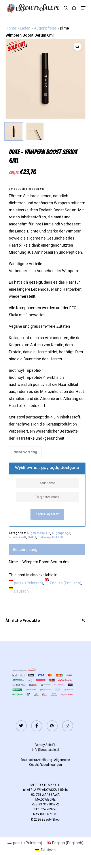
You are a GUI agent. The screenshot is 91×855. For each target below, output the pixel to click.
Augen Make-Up (38, 533)
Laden (25, 28)
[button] (83, 8)
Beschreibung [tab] (25, 549)
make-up (44, 537)
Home (11, 28)
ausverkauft (17, 537)
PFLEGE (58, 537)
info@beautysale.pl (45, 749)
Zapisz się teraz (47, 514)
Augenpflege (45, 28)
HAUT (32, 537)
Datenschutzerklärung (36, 760)
